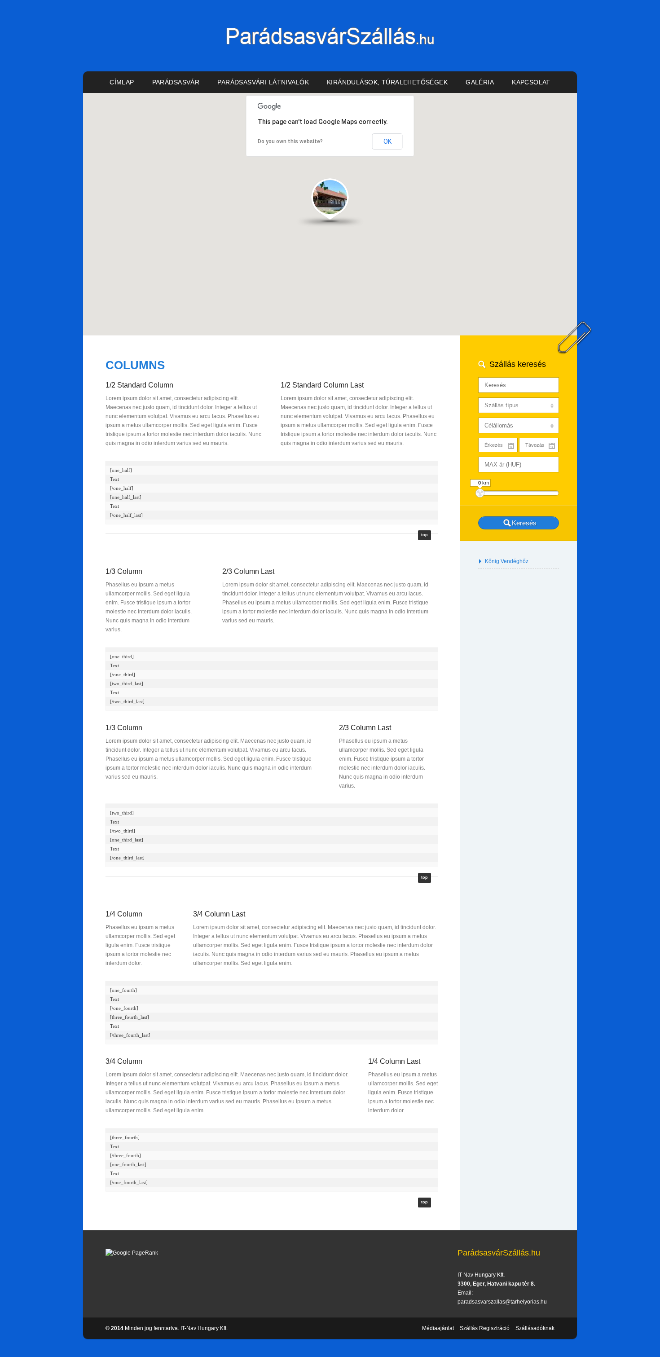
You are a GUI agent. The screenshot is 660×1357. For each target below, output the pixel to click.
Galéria (480, 82)
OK (387, 141)
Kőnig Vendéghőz (506, 561)
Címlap (122, 82)
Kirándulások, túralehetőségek (387, 82)
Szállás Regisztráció (485, 1328)
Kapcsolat (531, 82)
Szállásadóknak (534, 1328)
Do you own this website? (290, 141)
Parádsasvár (176, 82)
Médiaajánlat (438, 1328)
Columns (135, 365)
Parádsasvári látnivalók (263, 82)
